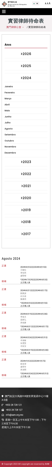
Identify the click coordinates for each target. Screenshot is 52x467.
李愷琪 (23, 273)
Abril (7, 104)
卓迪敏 (23, 340)
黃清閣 (23, 370)
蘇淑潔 (23, 364)
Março (8, 98)
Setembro (10, 134)
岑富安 (23, 346)
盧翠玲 (23, 367)
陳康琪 (23, 299)
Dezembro (10, 152)
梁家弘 (23, 320)
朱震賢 (23, 343)
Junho (8, 116)
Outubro (9, 140)
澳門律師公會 (12, 2)
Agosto (9, 128)
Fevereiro (10, 92)
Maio (7, 110)
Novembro (10, 146)
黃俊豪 (23, 323)
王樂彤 (23, 270)
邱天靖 (23, 296)
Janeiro (9, 86)
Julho (8, 122)
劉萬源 (23, 293)
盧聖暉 (23, 276)
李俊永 (23, 317)
